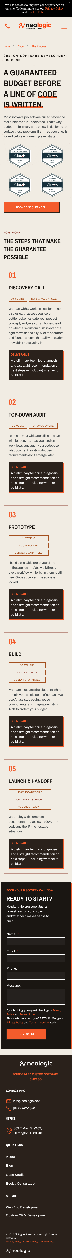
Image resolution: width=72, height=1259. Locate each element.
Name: (11, 934)
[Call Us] (7, 28)
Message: (14, 985)
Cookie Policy (30, 1241)
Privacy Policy (15, 1022)
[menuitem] (36, 1156)
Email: (11, 951)
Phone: (12, 968)
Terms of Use (27, 1014)
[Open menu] (64, 26)
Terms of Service (39, 1022)
